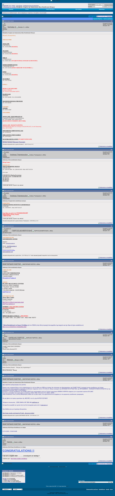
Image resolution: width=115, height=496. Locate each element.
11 (104, 16)
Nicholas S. (12, 27)
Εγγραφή (11, 9)
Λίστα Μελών (78, 9)
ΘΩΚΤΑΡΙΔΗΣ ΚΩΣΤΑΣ (12, 264)
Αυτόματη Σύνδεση (109, 5)
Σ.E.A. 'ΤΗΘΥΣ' (12, 5)
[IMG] (9, 480)
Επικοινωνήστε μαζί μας (92, 489)
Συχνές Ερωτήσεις (50, 9)
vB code (4, 478)
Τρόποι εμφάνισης (108, 18)
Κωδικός (90, 6)
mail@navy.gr (35, 402)
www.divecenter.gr (10, 243)
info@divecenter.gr (12, 246)
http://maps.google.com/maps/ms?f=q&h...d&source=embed (18, 413)
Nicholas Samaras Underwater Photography (14, 142)
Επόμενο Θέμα (62, 466)
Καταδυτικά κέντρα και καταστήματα (31, 5)
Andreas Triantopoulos (19, 155)
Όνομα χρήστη (91, 4)
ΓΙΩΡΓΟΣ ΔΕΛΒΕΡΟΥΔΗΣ (22, 231)
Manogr (10, 360)
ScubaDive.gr (102, 489)
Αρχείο (107, 489)
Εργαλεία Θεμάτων (97, 18)
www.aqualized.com (8, 251)
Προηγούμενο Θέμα (54, 466)
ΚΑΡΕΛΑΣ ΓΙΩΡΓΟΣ (16, 338)
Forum (27, 9)
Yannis (9, 442)
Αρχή (111, 489)
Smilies (5, 479)
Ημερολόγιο (102, 9)
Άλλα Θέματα (19, 5)
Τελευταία (109, 16)
